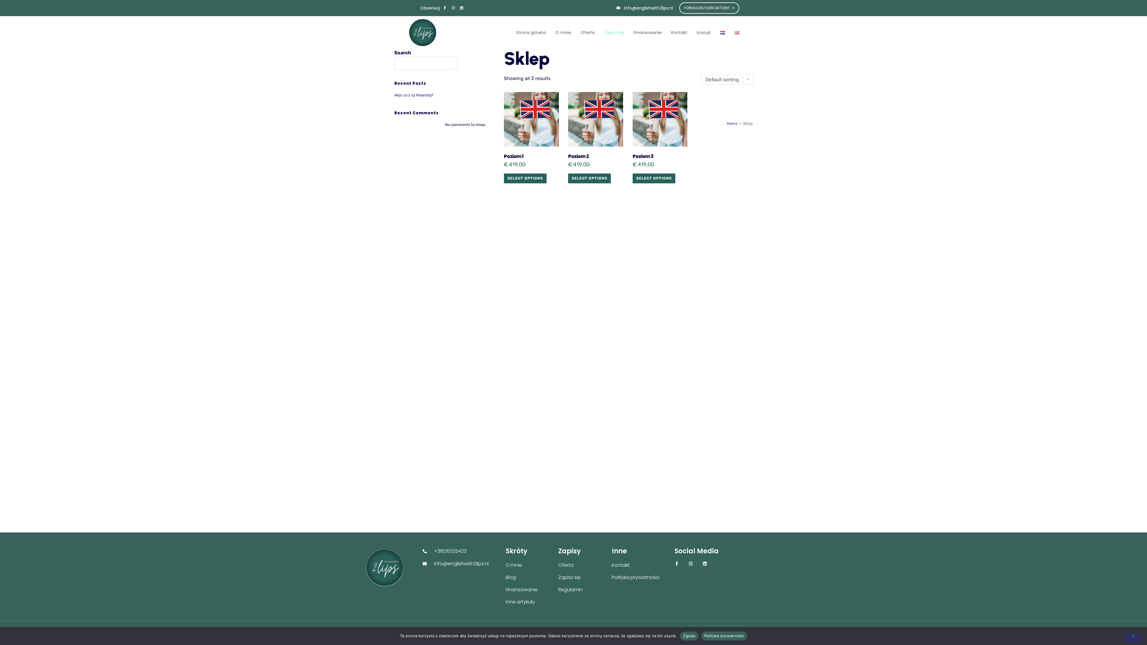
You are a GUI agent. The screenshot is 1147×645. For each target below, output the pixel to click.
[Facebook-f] (445, 8)
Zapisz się (614, 33)
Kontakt (679, 33)
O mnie (563, 33)
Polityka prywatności (724, 635)
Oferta (588, 33)
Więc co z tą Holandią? (413, 95)
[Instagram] (453, 8)
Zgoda (689, 635)
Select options (525, 178)
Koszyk (704, 33)
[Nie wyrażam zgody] (1133, 638)
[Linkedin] (461, 8)
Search (402, 53)
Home (732, 123)
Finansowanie (648, 33)
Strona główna (531, 33)
